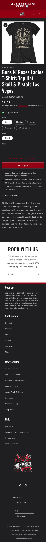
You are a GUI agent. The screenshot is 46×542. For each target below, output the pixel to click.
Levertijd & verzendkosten (16, 432)
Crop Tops (9, 410)
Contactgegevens (30, 534)
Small (7, 122)
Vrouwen (9, 335)
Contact (8, 323)
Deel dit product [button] (11, 195)
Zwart (7, 138)
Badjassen (9, 398)
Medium (20, 122)
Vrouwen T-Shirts (12, 375)
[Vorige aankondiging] (5, 5)
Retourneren (10, 438)
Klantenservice (11, 444)
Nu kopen (23, 165)
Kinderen (9, 346)
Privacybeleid (14, 530)
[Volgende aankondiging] (41, 5)
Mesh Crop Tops (12, 404)
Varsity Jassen (11, 386)
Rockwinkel (17, 526)
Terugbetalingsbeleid (31, 526)
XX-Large (23, 128)
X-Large (8, 128)
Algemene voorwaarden (30, 530)
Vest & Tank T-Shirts (14, 392)
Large (32, 122)
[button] (5, 14)
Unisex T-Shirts (11, 369)
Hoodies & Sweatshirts (15, 380)
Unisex (8, 340)
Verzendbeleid (17, 534)
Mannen (8, 329)
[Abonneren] (38, 274)
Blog (7, 352)
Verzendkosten (23, 105)
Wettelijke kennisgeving (24, 538)
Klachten (9, 426)
